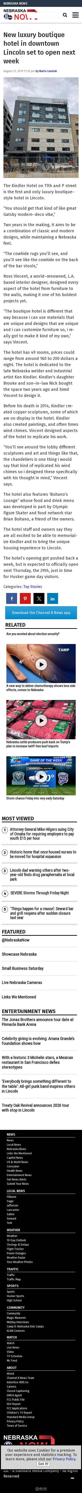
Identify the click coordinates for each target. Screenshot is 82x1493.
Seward (11, 1218)
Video (10, 1352)
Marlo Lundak (48, 71)
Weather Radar (16, 1257)
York (9, 1223)
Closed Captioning (18, 1391)
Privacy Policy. (64, 1459)
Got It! (43, 1464)
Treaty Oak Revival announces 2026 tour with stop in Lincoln (35, 1108)
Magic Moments (16, 1317)
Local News (14, 1144)
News (10, 1140)
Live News (13, 1347)
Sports (11, 1291)
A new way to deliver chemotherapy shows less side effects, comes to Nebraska (40, 688)
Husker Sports (15, 1296)
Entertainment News (19, 1175)
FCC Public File (16, 1399)
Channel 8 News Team (20, 1378)
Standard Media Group (21, 1417)
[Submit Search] (64, 14)
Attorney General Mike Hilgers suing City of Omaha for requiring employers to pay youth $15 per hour (42, 834)
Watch (11, 1343)
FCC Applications (17, 1408)
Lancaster (13, 1210)
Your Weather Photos (20, 1262)
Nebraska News (16, 1149)
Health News (15, 1170)
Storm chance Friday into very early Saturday (35, 798)
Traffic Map (14, 1279)
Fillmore (11, 1196)
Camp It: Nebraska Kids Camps (25, 1326)
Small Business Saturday (23, 968)
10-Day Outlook (16, 1240)
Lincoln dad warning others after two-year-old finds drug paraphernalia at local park (42, 875)
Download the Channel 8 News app (41, 613)
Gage (10, 1201)
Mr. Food (12, 1360)
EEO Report (13, 1404)
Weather (12, 1236)
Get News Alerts (16, 1179)
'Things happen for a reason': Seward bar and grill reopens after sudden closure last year (42, 913)
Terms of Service (17, 1425)
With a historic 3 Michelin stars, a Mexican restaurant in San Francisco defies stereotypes (37, 1062)
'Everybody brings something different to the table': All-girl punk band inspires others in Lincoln (38, 1086)
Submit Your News (18, 1183)
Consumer (13, 1166)
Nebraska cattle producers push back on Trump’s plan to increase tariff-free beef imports (38, 744)
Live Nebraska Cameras (22, 982)
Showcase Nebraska (19, 954)
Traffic (11, 1275)
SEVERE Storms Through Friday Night (39, 893)
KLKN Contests (16, 1330)
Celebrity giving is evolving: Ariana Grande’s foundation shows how (38, 1041)
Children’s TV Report (19, 1412)
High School (14, 1300)
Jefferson (12, 1205)
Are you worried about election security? (32, 634)
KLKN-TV (20, 15)
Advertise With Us (17, 1382)
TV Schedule (14, 1356)
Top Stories (32, 586)
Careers (11, 1386)
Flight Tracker (15, 1249)
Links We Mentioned (19, 997)
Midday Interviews (18, 1322)
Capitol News (15, 1157)
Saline (11, 1214)
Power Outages (16, 1253)
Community (13, 1313)
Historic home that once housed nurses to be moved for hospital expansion (43, 854)
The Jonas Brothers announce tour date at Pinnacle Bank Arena (38, 1022)
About (10, 1373)
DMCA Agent (14, 1395)
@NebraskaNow (15, 940)
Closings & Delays (18, 1244)
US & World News (17, 1162)
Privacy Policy (15, 1421)
